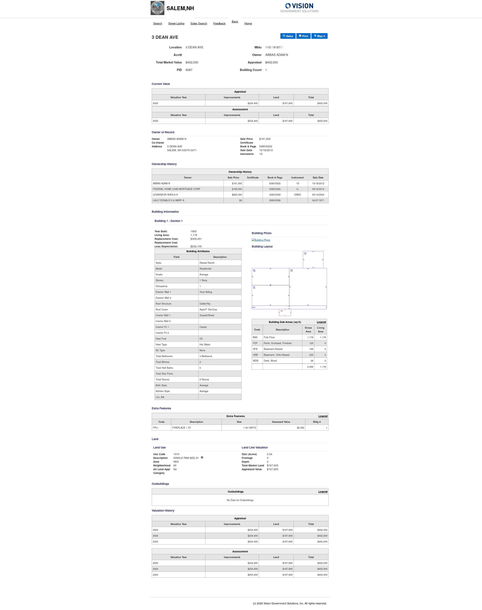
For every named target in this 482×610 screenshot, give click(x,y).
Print (304, 36)
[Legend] (202, 457)
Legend (321, 322)
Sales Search (199, 23)
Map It (321, 36)
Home (248, 23)
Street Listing (176, 23)
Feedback (219, 23)
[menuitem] (157, 22)
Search (157, 23)
